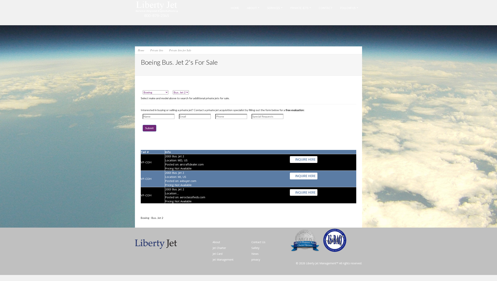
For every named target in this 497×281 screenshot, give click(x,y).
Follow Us (348, 8)
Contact (326, 8)
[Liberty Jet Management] (157, 12)
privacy (255, 259)
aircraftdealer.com (192, 164)
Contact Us (258, 242)
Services (273, 8)
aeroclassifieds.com (192, 197)
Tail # (145, 152)
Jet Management (223, 259)
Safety (255, 248)
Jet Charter (219, 248)
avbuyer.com (188, 181)
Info (168, 152)
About (252, 8)
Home (235, 8)
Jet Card (217, 254)
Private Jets (299, 8)
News (255, 254)
